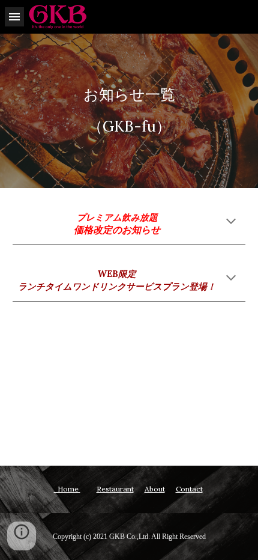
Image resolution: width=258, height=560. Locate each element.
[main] (129, 111)
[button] (14, 16)
